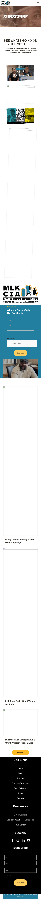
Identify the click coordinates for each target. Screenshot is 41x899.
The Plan (20, 778)
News (20, 793)
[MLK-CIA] (5, 2)
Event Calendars (21, 788)
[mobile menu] (38, 3)
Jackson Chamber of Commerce (20, 819)
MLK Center (20, 824)
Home (20, 768)
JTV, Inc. (21, 896)
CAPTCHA (10, 338)
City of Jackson (20, 814)
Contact (20, 798)
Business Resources (20, 783)
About (20, 773)
